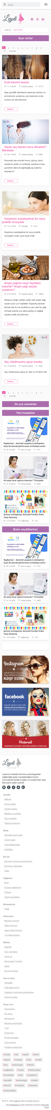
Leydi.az (17, 1101)
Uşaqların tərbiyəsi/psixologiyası (19, 992)
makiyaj (19, 1060)
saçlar (21, 1070)
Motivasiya (9, 1018)
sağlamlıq (9, 1070)
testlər (35, 1080)
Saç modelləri (10, 818)
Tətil (6, 1028)
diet (21, 1075)
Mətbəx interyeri (11, 921)
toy (6, 1065)
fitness (31, 1065)
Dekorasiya (8, 916)
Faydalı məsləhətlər (13, 1047)
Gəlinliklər (8, 849)
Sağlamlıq (25, 521)
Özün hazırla (10, 1042)
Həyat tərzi (8, 1004)
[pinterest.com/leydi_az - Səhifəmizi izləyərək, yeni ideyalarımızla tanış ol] (25, 734)
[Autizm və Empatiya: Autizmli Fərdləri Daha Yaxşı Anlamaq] (25, 501)
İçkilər (7, 966)
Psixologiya (9, 1009)
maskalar (20, 1085)
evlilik (39, 1060)
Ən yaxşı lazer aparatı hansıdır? (24, 480)
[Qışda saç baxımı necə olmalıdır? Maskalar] (25, 131)
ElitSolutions (15, 1105)
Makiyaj (7, 799)
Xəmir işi (8, 956)
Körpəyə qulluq (11, 997)
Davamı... (11, 109)
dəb (29, 1060)
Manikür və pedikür (12, 814)
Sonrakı (12, 51)
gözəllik (8, 1080)
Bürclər (6, 857)
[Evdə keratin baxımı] (25, 67)
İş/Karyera (9, 1033)
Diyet (6, 883)
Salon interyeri (10, 925)
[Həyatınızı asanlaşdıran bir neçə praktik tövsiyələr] (25, 203)
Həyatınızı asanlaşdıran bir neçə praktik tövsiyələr (23, 220)
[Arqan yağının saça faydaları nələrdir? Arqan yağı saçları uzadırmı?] (25, 267)
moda (7, 1054)
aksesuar (33, 1085)
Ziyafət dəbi (9, 840)
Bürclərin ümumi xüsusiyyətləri (18, 861)
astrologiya (18, 1065)
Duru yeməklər (10, 952)
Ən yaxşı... (8, 1014)
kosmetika (9, 1075)
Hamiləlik (8, 983)
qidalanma (32, 1075)
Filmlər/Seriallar (11, 1038)
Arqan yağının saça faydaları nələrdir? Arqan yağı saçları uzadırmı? (21, 286)
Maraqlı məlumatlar (13, 1023)
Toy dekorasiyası (12, 935)
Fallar (6, 871)
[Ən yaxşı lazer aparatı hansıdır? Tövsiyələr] (25, 467)
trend (36, 1054)
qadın (26, 1054)
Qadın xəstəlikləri (12, 897)
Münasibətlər (9, 904)
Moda (5, 830)
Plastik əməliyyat (12, 823)
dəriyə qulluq (35, 1070)
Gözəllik (25, 226)
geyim (7, 1060)
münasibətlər (10, 1091)
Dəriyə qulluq (26, 484)
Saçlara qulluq (27, 86)
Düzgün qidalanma (12, 887)
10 (4, 51)
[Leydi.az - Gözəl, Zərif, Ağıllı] (13, 19)
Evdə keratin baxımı (16, 82)
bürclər (8, 1085)
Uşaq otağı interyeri (13, 930)
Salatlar (7, 947)
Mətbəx (6, 942)
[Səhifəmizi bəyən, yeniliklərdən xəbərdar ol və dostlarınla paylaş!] (37, 19)
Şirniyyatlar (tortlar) (13, 961)
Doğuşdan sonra (11, 987)
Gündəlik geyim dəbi (13, 835)
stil (17, 1054)
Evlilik (6, 909)
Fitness (7, 892)
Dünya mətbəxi (11, 971)
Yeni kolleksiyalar (12, 845)
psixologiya (22, 1080)
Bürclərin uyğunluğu (13, 866)
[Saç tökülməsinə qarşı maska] (25, 346)
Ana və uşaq (26, 450)
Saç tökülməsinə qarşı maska (23, 362)
